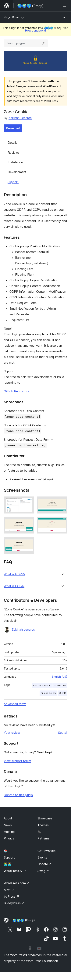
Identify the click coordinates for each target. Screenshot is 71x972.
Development (17, 172)
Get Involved (46, 851)
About (8, 818)
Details (12, 142)
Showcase (44, 818)
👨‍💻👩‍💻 (7, 864)
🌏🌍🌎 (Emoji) (24, 920)
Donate (44, 864)
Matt (9, 890)
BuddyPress (14, 903)
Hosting (9, 832)
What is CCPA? (14, 586)
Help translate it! (35, 30)
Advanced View (15, 704)
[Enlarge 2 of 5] (62, 501)
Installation (15, 162)
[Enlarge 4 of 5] (62, 522)
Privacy (9, 838)
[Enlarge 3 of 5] (29, 522)
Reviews (14, 152)
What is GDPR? (14, 574)
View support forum (17, 761)
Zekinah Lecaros (20, 118)
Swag (43, 871)
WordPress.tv (15, 871)
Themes (43, 825)
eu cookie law (48, 693)
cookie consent (42, 685)
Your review (12, 732)
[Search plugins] (44, 43)
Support (13, 182)
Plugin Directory (14, 17)
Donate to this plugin (18, 795)
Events (42, 857)
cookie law (60, 685)
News (8, 825)
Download (13, 128)
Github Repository (16, 391)
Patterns (43, 838)
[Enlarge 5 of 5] (29, 542)
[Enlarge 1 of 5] (29, 501)
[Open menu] (65, 5)
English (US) (59, 676)
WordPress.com (17, 883)
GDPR (62, 693)
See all (62, 732)
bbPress (11, 896)
